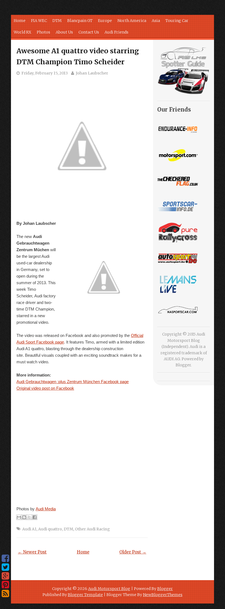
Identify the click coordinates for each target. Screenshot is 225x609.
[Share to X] (29, 517)
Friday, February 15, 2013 (44, 73)
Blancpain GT (79, 20)
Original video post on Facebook (45, 388)
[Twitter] (5, 567)
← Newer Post (32, 552)
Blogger (183, 364)
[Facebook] (5, 558)
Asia (156, 20)
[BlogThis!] (24, 517)
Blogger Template (85, 594)
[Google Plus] (5, 576)
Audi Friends (116, 32)
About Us (64, 32)
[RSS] (5, 593)
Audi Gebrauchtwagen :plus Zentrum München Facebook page (72, 381)
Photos (43, 32)
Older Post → (132, 552)
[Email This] (19, 517)
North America (131, 20)
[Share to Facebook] (34, 517)
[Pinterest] (5, 584)
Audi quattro (50, 529)
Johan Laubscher (92, 73)
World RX (22, 32)
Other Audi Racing (92, 529)
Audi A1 (29, 529)
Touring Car (177, 20)
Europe (105, 20)
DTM (57, 20)
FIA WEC (39, 20)
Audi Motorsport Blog (109, 588)
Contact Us (88, 32)
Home (20, 20)
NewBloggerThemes (162, 594)
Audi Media (46, 508)
